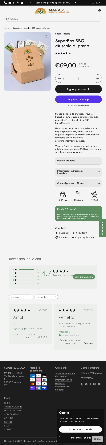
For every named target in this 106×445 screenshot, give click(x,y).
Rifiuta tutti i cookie (80, 437)
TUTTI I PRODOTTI (13, 406)
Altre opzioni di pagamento (78, 105)
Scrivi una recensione (84, 277)
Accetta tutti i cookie (80, 429)
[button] (99, 11)
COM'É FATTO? (11, 414)
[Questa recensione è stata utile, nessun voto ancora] (39, 337)
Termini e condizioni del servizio (65, 374)
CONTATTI (9, 429)
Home (6, 28)
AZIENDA (8, 418)
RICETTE (8, 422)
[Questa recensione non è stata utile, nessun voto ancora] (44, 337)
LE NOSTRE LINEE (12, 410)
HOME (7, 403)
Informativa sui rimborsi (62, 388)
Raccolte (16, 28)
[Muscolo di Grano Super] (52, 11)
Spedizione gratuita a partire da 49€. (53, 3)
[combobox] (21, 297)
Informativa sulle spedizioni (63, 381)
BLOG (7, 425)
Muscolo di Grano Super (35, 441)
